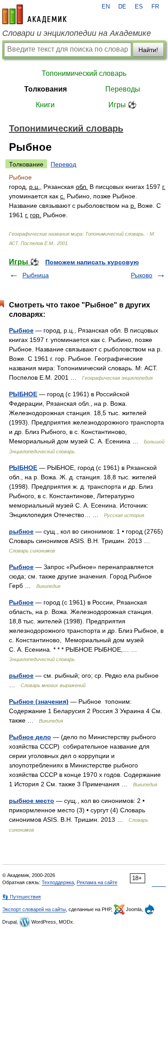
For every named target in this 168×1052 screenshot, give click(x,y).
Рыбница (35, 275)
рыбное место (31, 800)
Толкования (45, 89)
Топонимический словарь (84, 73)
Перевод (63, 164)
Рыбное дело (30, 737)
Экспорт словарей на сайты (34, 909)
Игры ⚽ (122, 105)
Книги (45, 105)
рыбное (21, 531)
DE (122, 7)
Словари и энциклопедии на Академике (76, 33)
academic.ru (34, 14)
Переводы (122, 89)
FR (155, 7)
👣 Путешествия (21, 896)
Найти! (148, 49)
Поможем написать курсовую (92, 262)
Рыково (141, 275)
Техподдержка (58, 882)
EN (106, 7)
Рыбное (21, 330)
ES (139, 7)
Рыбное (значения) (39, 701)
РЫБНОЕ (23, 394)
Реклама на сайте (97, 882)
